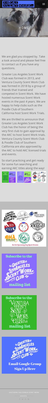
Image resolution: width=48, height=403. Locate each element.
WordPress (30, 396)
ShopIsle (17, 396)
